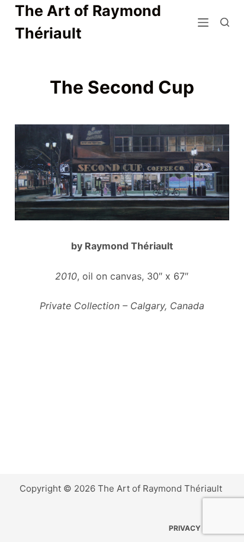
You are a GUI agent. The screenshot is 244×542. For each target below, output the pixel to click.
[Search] (224, 22)
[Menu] (203, 22)
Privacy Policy (199, 528)
